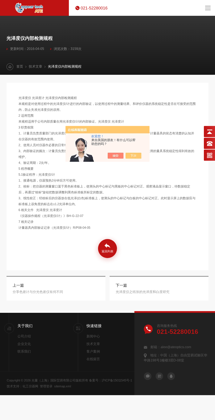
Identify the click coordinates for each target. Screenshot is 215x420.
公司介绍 (24, 336)
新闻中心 (93, 336)
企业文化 (24, 344)
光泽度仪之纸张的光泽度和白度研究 (142, 292)
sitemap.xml (62, 386)
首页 (19, 66)
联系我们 (24, 351)
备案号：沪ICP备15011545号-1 (110, 380)
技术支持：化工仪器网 (22, 386)
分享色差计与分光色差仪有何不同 (38, 292)
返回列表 (107, 251)
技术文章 (35, 66)
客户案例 (93, 351)
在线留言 (93, 359)
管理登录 (46, 386)
